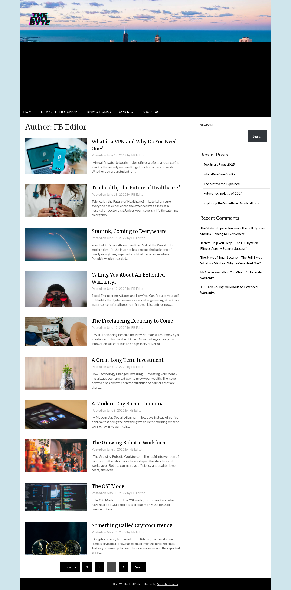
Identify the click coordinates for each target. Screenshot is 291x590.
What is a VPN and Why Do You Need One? (230, 263)
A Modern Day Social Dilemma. (128, 404)
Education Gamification (219, 174)
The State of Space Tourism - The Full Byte (230, 228)
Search (206, 125)
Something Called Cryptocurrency (132, 525)
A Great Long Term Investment (128, 360)
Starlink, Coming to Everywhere (129, 231)
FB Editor (138, 155)
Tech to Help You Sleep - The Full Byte (227, 243)
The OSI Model (109, 486)
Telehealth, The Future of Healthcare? (136, 188)
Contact (127, 111)
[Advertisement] (145, 74)
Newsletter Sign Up (59, 111)
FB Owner (207, 272)
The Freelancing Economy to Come (132, 321)
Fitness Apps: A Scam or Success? (223, 248)
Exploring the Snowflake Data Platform (231, 203)
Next (138, 567)
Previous (69, 567)
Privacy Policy (97, 111)
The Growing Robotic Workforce (129, 443)
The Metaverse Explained (221, 184)
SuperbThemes (167, 584)
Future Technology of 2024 (222, 193)
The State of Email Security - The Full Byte (230, 257)
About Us (151, 111)
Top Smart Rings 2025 (219, 164)
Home (28, 111)
